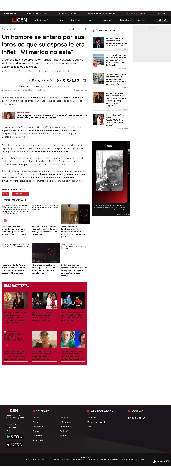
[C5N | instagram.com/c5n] (137, 417)
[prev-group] (94, 178)
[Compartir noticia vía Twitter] (63, 80)
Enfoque (60, 19)
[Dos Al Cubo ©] (161, 462)
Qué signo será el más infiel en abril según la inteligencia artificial (36, 71)
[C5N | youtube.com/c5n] (141, 417)
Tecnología (107, 19)
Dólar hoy (162, 13)
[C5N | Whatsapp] (144, 417)
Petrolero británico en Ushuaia (101, 13)
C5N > (5, 29)
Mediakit (91, 417)
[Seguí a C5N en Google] (77, 80)
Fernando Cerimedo (66, 13)
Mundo (141, 19)
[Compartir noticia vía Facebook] (68, 80)
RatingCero (125, 19)
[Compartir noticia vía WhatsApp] (58, 80)
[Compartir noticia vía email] (73, 80)
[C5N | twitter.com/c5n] (133, 417)
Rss (89, 426)
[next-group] (128, 178)
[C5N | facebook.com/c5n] (130, 417)
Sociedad (38, 422)
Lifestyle (91, 19)
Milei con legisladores (136, 13)
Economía (38, 426)
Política (36, 417)
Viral (5, 193)
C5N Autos (65, 422)
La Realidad (40, 20)
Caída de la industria (36, 13)
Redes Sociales (20, 193)
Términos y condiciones (99, 422)
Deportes (75, 19)
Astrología (38, 440)
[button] (84, 80)
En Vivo (163, 19)
